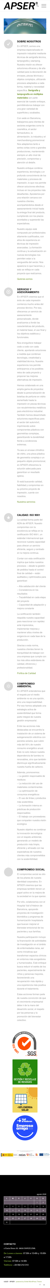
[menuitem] (36, 5)
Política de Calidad (26, 673)
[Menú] (42, 5)
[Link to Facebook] (40, 1284)
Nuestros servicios (26, 501)
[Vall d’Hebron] (25, 1127)
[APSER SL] (21, 5)
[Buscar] (36, 5)
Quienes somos (24, 278)
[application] (25, 26)
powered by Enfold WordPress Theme (29, 1281)
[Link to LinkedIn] (44, 1284)
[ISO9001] (25, 1044)
